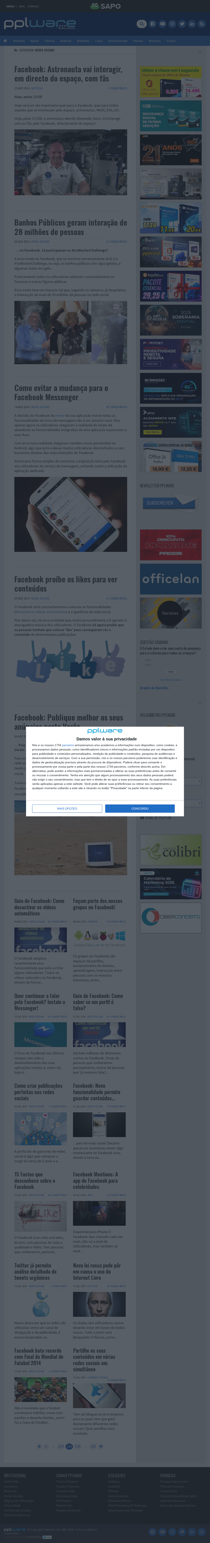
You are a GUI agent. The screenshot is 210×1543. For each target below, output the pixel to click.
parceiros (68, 745)
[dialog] (105, 771)
